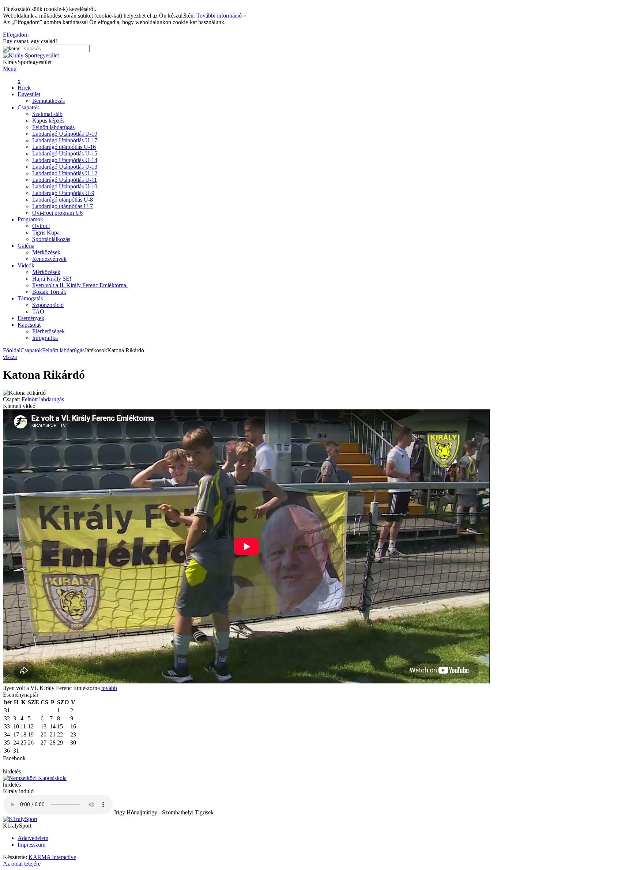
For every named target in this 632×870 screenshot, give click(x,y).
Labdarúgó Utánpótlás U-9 (63, 193)
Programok (30, 219)
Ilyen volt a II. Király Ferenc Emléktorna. (80, 285)
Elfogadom (16, 34)
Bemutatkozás (48, 101)
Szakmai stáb (47, 114)
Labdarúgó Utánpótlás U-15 (64, 153)
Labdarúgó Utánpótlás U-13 (64, 167)
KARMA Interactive (52, 857)
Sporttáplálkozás (51, 239)
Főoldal (11, 350)
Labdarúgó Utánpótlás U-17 (64, 140)
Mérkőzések (46, 252)
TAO (38, 311)
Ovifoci (41, 226)
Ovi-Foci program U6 (57, 213)
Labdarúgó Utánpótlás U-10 (64, 186)
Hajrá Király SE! (51, 278)
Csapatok (28, 107)
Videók (26, 265)
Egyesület (29, 94)
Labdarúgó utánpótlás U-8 (62, 199)
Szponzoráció (48, 305)
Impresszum (31, 844)
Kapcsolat (29, 325)
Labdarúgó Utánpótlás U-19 (64, 134)
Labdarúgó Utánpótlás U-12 (64, 173)
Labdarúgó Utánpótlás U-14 (64, 160)
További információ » (221, 15)
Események (31, 318)
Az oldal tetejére (22, 863)
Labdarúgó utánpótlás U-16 (64, 147)
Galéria (26, 246)
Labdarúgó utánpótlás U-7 (62, 206)
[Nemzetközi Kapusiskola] (35, 778)
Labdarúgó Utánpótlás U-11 (64, 180)
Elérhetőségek (48, 331)
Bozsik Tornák (49, 292)
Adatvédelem (33, 838)
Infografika (45, 338)
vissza (10, 357)
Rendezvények (49, 259)
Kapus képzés (48, 120)
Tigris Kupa (46, 232)
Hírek (24, 88)
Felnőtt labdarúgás (53, 127)
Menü (9, 68)
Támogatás (30, 298)
